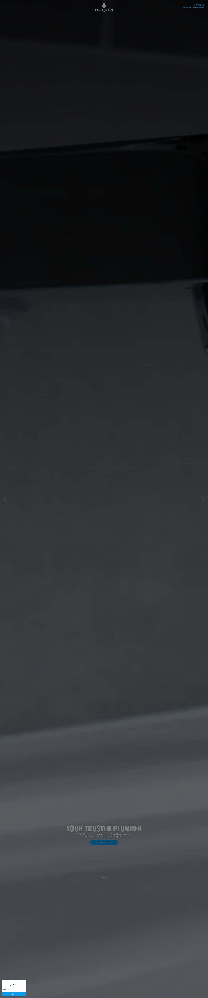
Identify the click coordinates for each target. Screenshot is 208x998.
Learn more (6, 989)
